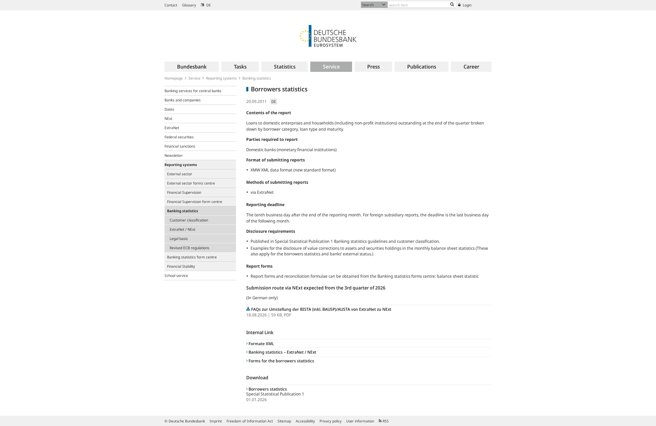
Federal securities (179, 136)
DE (208, 5)
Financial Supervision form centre (194, 201)
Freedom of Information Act (250, 421)
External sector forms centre (191, 183)
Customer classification (189, 220)
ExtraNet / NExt (182, 229)
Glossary (189, 5)
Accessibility (305, 421)
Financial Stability (181, 266)
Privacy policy (331, 421)
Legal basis (179, 238)
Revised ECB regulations (189, 247)
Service (194, 78)
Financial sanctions (180, 146)
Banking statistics (256, 78)
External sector (179, 173)
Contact (171, 5)
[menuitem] (192, 67)
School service (176, 275)
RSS (385, 421)
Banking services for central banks (193, 90)
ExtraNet (172, 127)
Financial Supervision (184, 192)
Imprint (216, 421)
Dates (169, 109)
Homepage (174, 78)
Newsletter (174, 155)
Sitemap (284, 421)
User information (360, 421)
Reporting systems (221, 78)
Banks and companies (183, 100)
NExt (168, 118)
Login (466, 5)
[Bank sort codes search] (452, 5)
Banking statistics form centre (192, 257)
